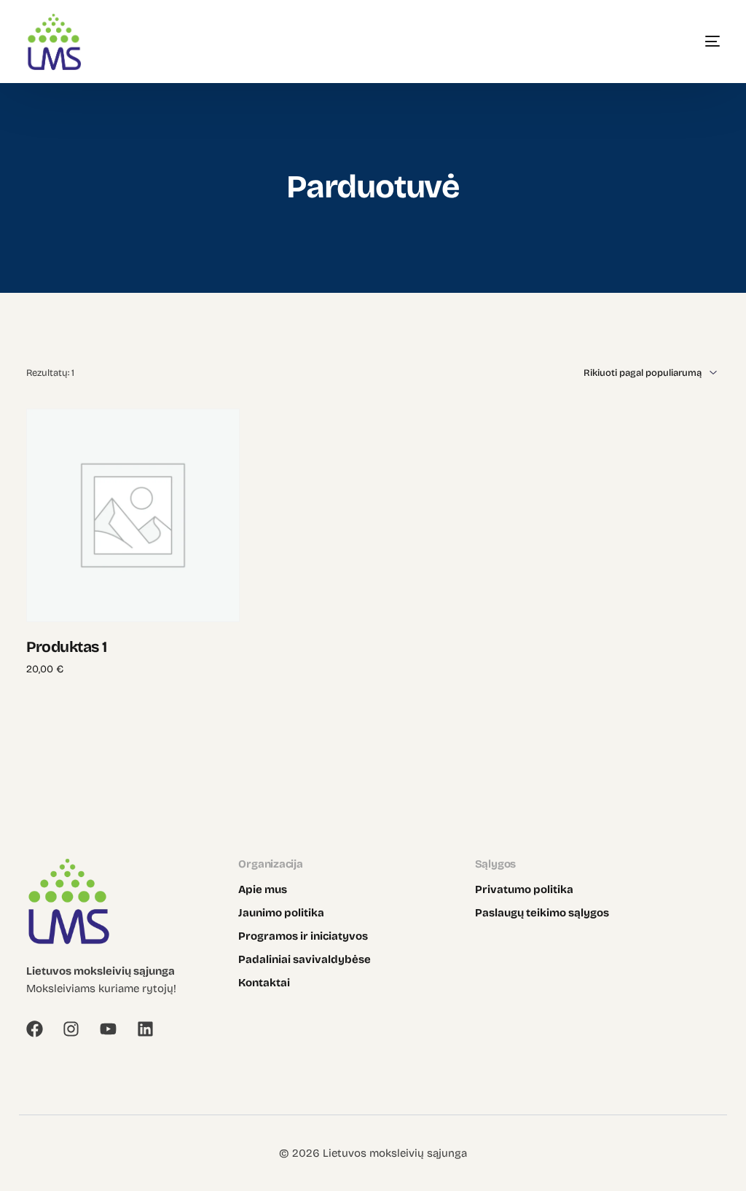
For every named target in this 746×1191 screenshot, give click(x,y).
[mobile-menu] (690, 41)
